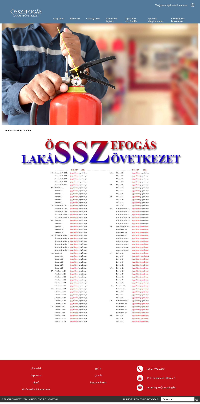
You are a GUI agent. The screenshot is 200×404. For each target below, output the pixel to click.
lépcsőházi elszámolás (131, 20)
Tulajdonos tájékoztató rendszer (171, 5)
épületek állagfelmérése (155, 20)
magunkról (58, 18)
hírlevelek (75, 18)
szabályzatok (93, 18)
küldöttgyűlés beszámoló (178, 20)
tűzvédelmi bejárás (111, 20)
